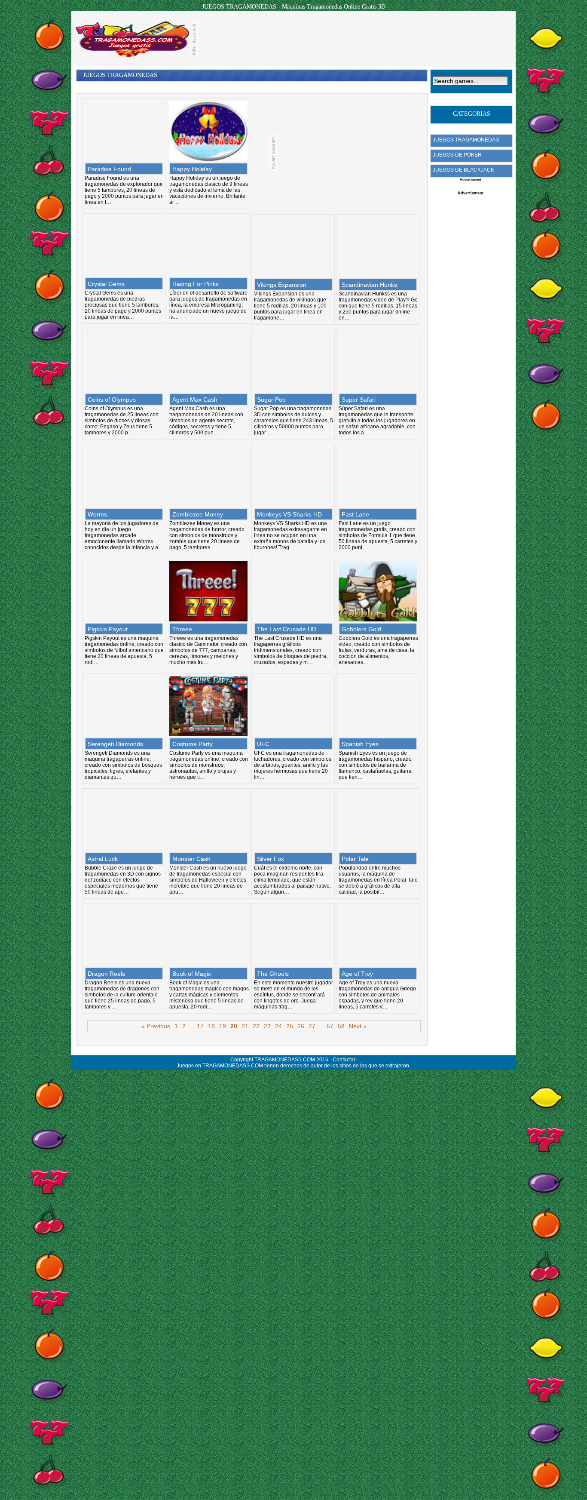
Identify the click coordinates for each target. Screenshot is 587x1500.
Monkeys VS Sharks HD (289, 514)
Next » (358, 1026)
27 (312, 1026)
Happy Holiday (192, 169)
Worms (97, 514)
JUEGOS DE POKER (457, 155)
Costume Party (192, 744)
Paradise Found (109, 169)
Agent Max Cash (194, 399)
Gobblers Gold (361, 629)
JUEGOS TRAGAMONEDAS (466, 140)
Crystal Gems (106, 283)
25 (289, 1026)
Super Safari (359, 399)
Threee (182, 629)
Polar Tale (355, 858)
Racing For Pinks (195, 283)
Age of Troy (357, 973)
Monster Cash (191, 858)
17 (200, 1026)
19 (222, 1026)
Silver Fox (270, 858)
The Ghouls (273, 973)
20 (233, 1026)
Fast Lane (355, 514)
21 (245, 1026)
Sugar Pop (271, 399)
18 (211, 1026)
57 (330, 1026)
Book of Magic (191, 973)
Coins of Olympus (112, 399)
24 (278, 1026)
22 (256, 1026)
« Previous (155, 1026)
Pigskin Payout (108, 629)
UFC (263, 744)
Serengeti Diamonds (115, 744)
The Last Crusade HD (286, 629)
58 (341, 1026)
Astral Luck (103, 858)
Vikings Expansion (281, 284)
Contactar (344, 1060)
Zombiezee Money (197, 514)
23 (267, 1026)
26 (300, 1026)
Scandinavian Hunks (369, 284)
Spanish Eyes (360, 744)
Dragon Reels (106, 973)
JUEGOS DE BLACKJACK (463, 170)
